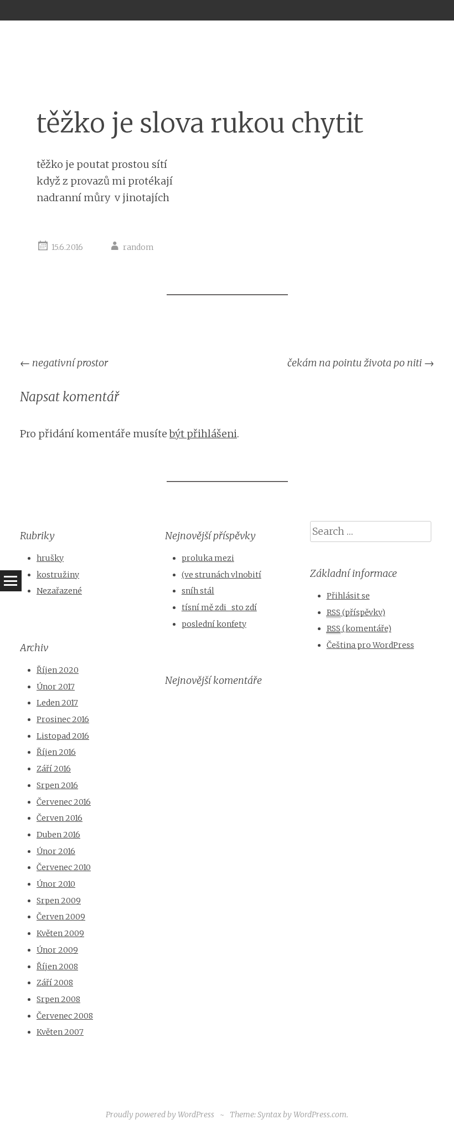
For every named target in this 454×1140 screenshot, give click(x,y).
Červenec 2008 (65, 1016)
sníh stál (198, 591)
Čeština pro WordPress (370, 645)
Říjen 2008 (57, 967)
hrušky (50, 558)
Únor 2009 (57, 950)
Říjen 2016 (56, 752)
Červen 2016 (59, 818)
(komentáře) (359, 628)
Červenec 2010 (64, 867)
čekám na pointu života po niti (360, 362)
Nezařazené (59, 591)
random (138, 247)
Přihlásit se (348, 596)
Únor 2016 (56, 851)
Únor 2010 (56, 884)
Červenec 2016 (64, 802)
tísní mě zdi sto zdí (219, 607)
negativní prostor (64, 362)
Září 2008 (55, 983)
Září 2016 (54, 769)
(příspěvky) (356, 612)
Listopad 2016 (63, 736)
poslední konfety (214, 624)
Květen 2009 (60, 933)
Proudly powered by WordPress (160, 1114)
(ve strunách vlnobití (221, 575)
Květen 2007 (60, 1032)
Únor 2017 (56, 687)
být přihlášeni (203, 433)
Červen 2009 (61, 917)
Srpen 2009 (59, 901)
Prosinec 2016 (63, 719)
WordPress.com (320, 1114)
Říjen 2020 (58, 670)
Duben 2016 (58, 835)
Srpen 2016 (57, 785)
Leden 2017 (57, 703)
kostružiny (58, 575)
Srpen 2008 (58, 999)
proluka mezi (208, 558)
